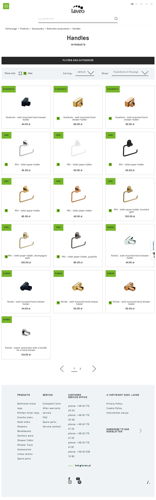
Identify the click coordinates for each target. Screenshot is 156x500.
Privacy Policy (114, 404)
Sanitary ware (25, 436)
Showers (22, 427)
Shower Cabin (25, 440)
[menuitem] (62, 368)
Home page (11, 29)
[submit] (116, 18)
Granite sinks (25, 418)
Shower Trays (25, 445)
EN (132, 4)
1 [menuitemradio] (74, 369)
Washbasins (24, 431)
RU (141, 4)
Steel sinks (23, 422)
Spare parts (24, 459)
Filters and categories (78, 60)
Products (24, 29)
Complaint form (52, 404)
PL (137, 4)
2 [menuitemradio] (80, 369)
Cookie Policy (114, 408)
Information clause (117, 413)
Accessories (38, 29)
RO (151, 4)
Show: (105, 73)
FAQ (45, 418)
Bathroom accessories (58, 29)
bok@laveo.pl (83, 466)
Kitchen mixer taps (28, 413)
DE (146, 4)
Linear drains (25, 454)
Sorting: (67, 73)
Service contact (52, 427)
